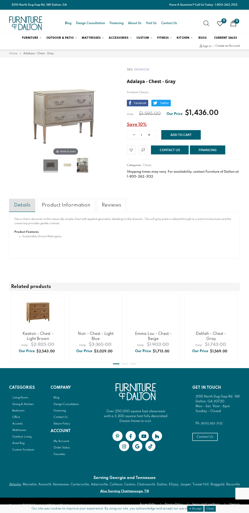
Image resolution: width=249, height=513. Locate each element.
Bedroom (18, 410)
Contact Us (169, 23)
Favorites (59, 454)
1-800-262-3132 (226, 5)
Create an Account (227, 46)
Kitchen (183, 38)
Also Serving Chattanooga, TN (124, 491)
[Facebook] (131, 436)
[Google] (137, 446)
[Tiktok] (150, 446)
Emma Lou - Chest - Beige (153, 336)
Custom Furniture (23, 449)
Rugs (202, 38)
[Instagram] (124, 446)
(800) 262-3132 (212, 423)
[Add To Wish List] (131, 150)
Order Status (61, 447)
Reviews (111, 205)
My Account (61, 441)
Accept (196, 508)
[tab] (22, 205)
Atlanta (15, 484)
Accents (17, 423)
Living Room (20, 397)
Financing (117, 23)
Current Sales (225, 38)
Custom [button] (142, 38)
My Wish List (224, 20)
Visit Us (151, 23)
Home (13, 53)
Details (22, 205)
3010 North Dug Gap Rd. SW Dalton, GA (39, 5)
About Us (134, 23)
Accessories (118, 38)
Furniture (30, 38)
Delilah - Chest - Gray (211, 336)
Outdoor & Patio (60, 38)
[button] (170, 149)
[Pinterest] (117, 436)
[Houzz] (157, 436)
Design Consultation (90, 23)
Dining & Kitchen (22, 404)
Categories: (135, 165)
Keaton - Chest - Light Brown (38, 336)
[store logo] (25, 23)
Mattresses (91, 38)
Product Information (66, 205)
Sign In (207, 46)
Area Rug (18, 443)
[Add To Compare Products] (143, 150)
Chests (147, 165)
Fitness (163, 38)
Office (16, 417)
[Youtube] (144, 436)
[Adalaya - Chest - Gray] (50, 165)
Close (210, 508)
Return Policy (61, 423)
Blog (68, 23)
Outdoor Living (22, 436)
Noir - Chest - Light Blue (96, 336)
